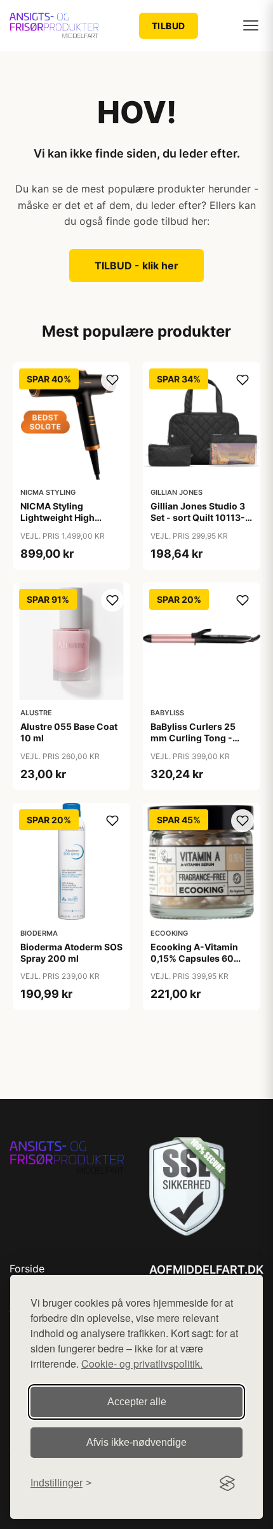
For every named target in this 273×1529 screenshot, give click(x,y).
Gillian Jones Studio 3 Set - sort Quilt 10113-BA (197, 517)
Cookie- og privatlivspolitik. (142, 1363)
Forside (27, 1268)
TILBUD (168, 25)
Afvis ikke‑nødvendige (136, 1442)
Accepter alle (136, 1401)
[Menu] (250, 25)
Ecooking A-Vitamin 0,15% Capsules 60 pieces (194, 958)
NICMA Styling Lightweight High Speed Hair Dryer (57, 517)
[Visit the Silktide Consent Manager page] (227, 1483)
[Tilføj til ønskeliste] (112, 379)
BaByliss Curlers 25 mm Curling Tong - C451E (193, 738)
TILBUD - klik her (136, 265)
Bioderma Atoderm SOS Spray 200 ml (71, 952)
